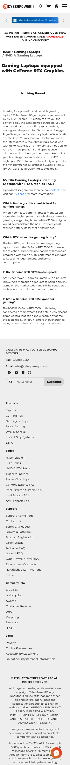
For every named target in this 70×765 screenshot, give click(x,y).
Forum (10, 575)
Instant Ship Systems (20, 437)
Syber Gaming (15, 426)
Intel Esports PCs (17, 495)
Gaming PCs (14, 415)
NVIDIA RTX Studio (18, 468)
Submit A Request (18, 526)
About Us (12, 590)
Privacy (11, 642)
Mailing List (13, 595)
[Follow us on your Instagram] (29, 373)
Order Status (14, 542)
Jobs (9, 611)
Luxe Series (13, 462)
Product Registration (20, 537)
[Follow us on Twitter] (23, 373)
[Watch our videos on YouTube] (16, 373)
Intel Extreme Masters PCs (24, 489)
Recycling (12, 617)
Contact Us (13, 521)
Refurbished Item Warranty (24, 569)
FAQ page (19, 193)
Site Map (12, 622)
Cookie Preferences (19, 648)
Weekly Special (16, 431)
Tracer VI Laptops (17, 479)
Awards (11, 600)
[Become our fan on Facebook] (9, 373)
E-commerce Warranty (21, 564)
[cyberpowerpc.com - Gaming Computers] (19, 6)
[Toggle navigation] (64, 6)
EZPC (9, 442)
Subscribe (54, 382)
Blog (9, 627)
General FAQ (14, 553)
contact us (55, 189)
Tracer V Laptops (17, 473)
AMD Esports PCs (18, 500)
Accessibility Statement (22, 653)
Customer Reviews (18, 606)
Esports (11, 410)
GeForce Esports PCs (20, 484)
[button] (41, 6)
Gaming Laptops (27, 52)
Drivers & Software (18, 531)
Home (6, 52)
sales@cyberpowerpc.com (31, 366)
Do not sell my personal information (30, 658)
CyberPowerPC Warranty (22, 558)
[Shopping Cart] (48, 6)
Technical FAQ (15, 548)
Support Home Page (19, 515)
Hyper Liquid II (15, 457)
